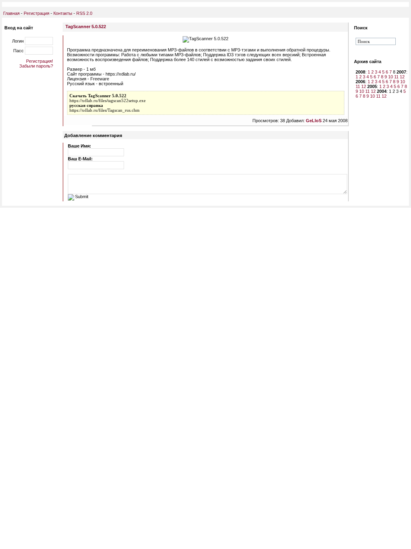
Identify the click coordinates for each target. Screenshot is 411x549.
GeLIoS (313, 120)
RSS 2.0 (84, 13)
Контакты (62, 13)
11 (396, 76)
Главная (11, 13)
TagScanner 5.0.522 (85, 26)
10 (390, 76)
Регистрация (36, 13)
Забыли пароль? (36, 66)
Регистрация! (39, 61)
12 (402, 76)
